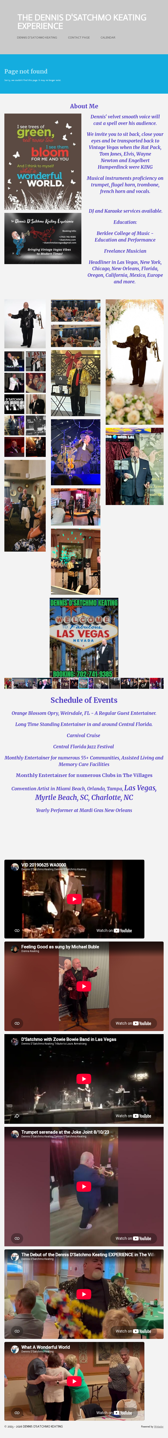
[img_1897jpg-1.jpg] (14, 404)
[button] (159, 601)
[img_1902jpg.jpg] (35, 404)
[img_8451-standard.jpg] (35, 447)
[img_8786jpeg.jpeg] (35, 425)
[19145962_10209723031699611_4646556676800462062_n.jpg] (35, 361)
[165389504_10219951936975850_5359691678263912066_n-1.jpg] (14, 382)
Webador (159, 1426)
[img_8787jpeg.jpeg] (14, 447)
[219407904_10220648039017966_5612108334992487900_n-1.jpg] (35, 382)
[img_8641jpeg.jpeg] (14, 425)
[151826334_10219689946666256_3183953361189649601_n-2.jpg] (14, 361)
